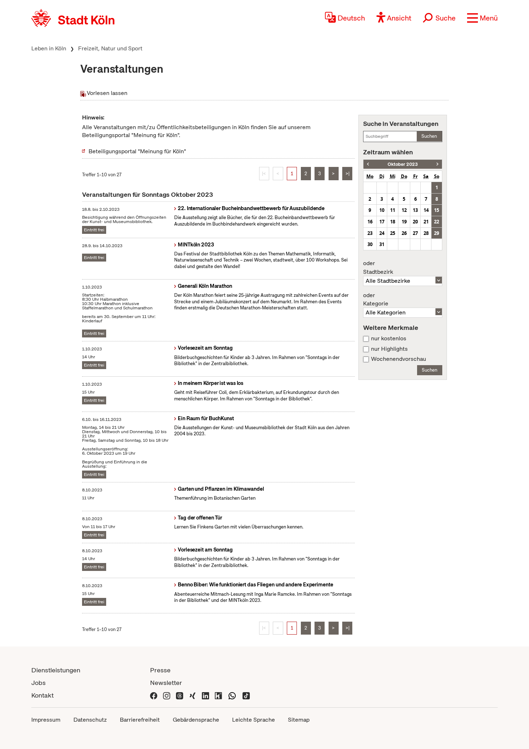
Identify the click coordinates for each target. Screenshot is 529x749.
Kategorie (375, 300)
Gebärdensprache (196, 719)
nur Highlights (389, 349)
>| (347, 174)
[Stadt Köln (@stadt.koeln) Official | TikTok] (246, 695)
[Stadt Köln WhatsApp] (232, 695)
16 (369, 221)
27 (415, 233)
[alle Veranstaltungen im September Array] (367, 164)
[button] (482, 18)
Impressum (45, 719)
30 (369, 244)
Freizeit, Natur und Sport (110, 48)
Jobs (38, 682)
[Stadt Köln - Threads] (179, 695)
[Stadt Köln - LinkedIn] (205, 695)
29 (436, 233)
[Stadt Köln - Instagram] (166, 695)
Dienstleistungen (55, 670)
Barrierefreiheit (140, 719)
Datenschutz (90, 719)
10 (381, 210)
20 (415, 221)
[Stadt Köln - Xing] (192, 695)
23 (369, 233)
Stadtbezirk (378, 268)
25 (392, 233)
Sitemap (298, 719)
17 (381, 221)
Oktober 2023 (403, 164)
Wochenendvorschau (398, 359)
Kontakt (42, 695)
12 (404, 210)
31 (381, 244)
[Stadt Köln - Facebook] (153, 695)
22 (436, 221)
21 (426, 221)
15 (436, 210)
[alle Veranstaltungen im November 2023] (437, 164)
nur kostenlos (388, 338)
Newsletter (166, 682)
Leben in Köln (48, 48)
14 (426, 210)
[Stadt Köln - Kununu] (218, 695)
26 (404, 233)
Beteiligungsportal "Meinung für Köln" (137, 151)
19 (404, 221)
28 (426, 233)
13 (415, 210)
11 (392, 210)
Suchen (429, 136)
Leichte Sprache (253, 719)
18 (392, 221)
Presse (160, 670)
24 (381, 233)
